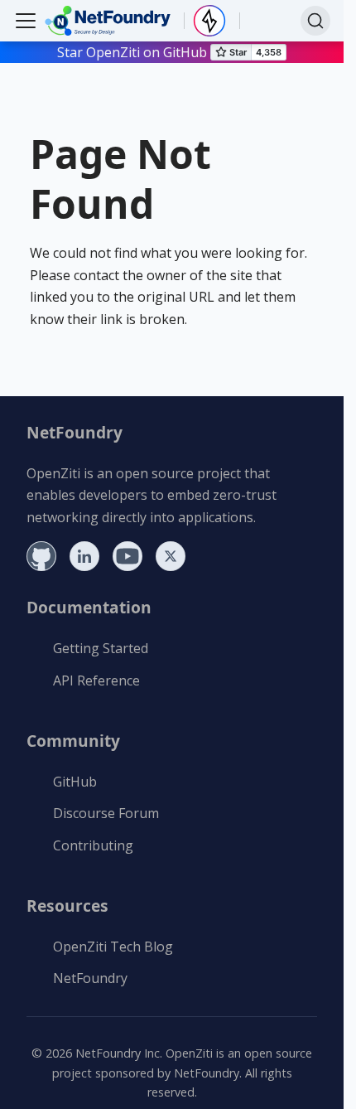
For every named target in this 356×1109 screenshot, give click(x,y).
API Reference (96, 680)
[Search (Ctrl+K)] (315, 21)
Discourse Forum (106, 813)
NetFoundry (90, 978)
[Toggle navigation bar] (25, 20)
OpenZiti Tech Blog (113, 946)
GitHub (75, 781)
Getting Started (100, 648)
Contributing (93, 845)
